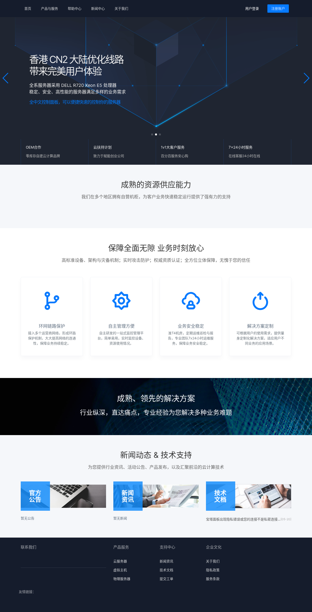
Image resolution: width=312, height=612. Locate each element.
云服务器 (120, 561)
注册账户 (278, 8)
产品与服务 (49, 8)
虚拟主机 (120, 570)
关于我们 (121, 8)
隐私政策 (213, 570)
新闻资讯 (166, 561)
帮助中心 (74, 8)
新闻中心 (98, 8)
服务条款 (213, 579)
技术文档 (166, 570)
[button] (5, 78)
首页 (27, 8)
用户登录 (252, 8)
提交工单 (166, 579)
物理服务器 (121, 579)
